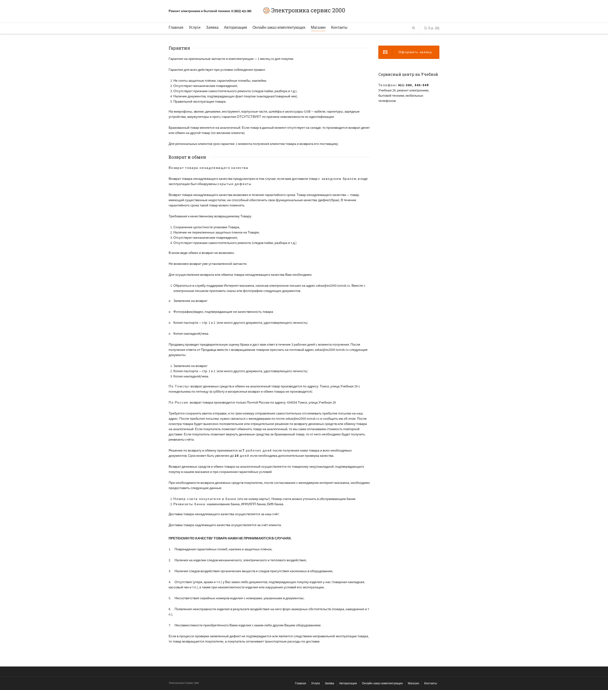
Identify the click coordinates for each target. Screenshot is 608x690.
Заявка (212, 27)
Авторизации (235, 27)
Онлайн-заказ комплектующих (278, 27)
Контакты (339, 27)
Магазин (318, 27)
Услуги (194, 27)
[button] (409, 52)
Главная (176, 27)
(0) (433, 28)
